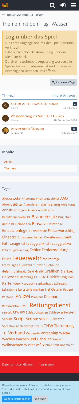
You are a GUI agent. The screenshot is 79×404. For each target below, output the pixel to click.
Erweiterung (53, 237)
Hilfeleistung (57, 277)
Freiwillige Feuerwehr (17, 265)
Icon (71, 277)
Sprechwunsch (12, 326)
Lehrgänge (9, 289)
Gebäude (52, 265)
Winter (29, 345)
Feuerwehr (27, 258)
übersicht (67, 345)
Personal (8, 297)
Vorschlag (49, 332)
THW (48, 325)
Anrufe (7, 210)
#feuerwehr (11, 198)
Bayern (49, 210)
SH (48, 319)
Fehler (35, 249)
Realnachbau (11, 306)
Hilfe (42, 277)
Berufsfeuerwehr (14, 217)
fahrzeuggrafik (32, 243)
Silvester (57, 319)
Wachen (8, 339)
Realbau (51, 296)
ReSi (25, 306)
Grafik (39, 271)
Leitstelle (25, 289)
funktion (39, 265)
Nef (47, 289)
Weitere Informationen (17, 398)
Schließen (40, 398)
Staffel (28, 326)
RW (22, 312)
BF (29, 217)
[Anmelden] (63, 5)
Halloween (10, 277)
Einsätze (9, 236)
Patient (68, 289)
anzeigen (20, 210)
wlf (38, 345)
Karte (6, 283)
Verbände (33, 333)
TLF (4, 333)
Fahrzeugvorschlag (15, 250)
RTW (16, 312)
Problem (37, 297)
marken (38, 289)
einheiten (24, 224)
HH (36, 277)
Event (67, 237)
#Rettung (28, 199)
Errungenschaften (30, 237)
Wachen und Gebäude (33, 339)
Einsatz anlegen (16, 230)
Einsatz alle (55, 224)
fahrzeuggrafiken (58, 243)
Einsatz (39, 223)
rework (7, 312)
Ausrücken (35, 210)
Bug (61, 217)
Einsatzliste (39, 231)
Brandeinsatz (44, 216)
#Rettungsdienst (47, 199)
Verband (16, 333)
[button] (73, 5)
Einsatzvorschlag (61, 230)
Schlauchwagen (37, 312)
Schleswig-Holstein (62, 312)
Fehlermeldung (55, 249)
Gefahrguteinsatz (14, 271)
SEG (42, 319)
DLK (13, 224)
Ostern (56, 289)
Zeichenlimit (50, 345)
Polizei (22, 296)
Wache (64, 333)
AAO (64, 198)
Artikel (8, 162)
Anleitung (68, 204)
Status (38, 326)
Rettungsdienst (50, 305)
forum (47, 259)
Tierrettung (64, 325)
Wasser (57, 339)
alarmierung (50, 204)
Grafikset (66, 271)
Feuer (6, 258)
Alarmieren (31, 204)
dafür (6, 224)
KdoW (16, 284)
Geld (31, 271)
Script (19, 319)
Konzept (27, 284)
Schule (7, 319)
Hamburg (26, 277)
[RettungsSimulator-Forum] (5, 5)
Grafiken (51, 271)
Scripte (32, 318)
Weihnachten (12, 345)
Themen (10, 168)
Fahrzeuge (11, 243)
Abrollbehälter (12, 204)
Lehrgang (60, 284)
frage (56, 259)
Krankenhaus (43, 284)
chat (68, 217)
